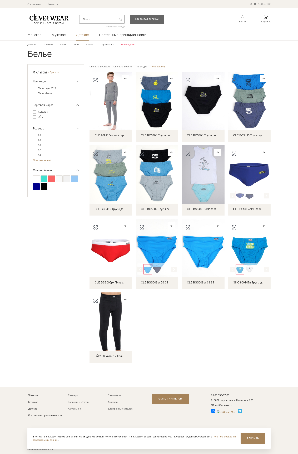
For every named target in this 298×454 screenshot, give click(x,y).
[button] (232, 195)
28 (39, 140)
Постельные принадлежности (45, 415)
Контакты (53, 4)
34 (39, 155)
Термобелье (107, 44)
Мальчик (48, 44)
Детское (32, 408)
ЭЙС (40, 116)
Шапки (89, 44)
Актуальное (74, 408)
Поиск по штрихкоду (115, 27)
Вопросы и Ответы (78, 402)
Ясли (76, 44)
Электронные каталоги (120, 408)
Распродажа (128, 44)
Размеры (73, 395)
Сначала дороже (122, 66)
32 (39, 150)
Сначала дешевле (100, 66)
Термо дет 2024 (47, 88)
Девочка (32, 44)
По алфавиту (158, 66)
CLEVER (43, 111)
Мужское (33, 402)
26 (39, 135)
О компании (34, 4)
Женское (33, 395)
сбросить (53, 72)
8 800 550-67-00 (260, 4)
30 (39, 145)
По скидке (141, 66)
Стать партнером (147, 19)
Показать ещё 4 (42, 160)
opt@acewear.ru (224, 405)
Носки (63, 44)
